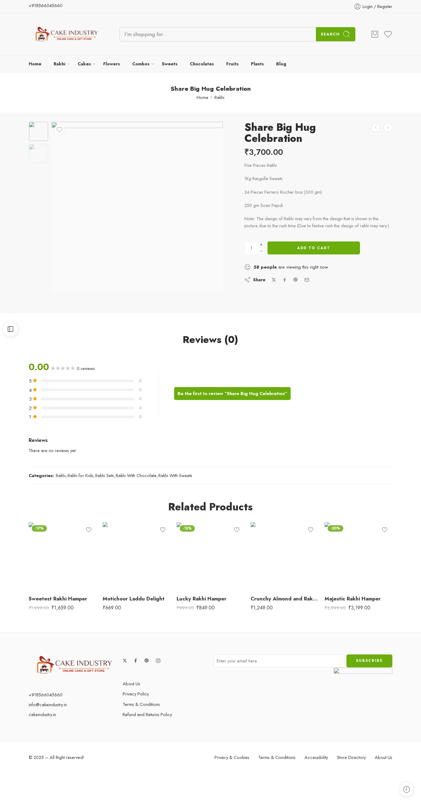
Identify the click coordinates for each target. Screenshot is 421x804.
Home (35, 63)
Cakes (84, 63)
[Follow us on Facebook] (135, 660)
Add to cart (313, 248)
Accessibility (316, 757)
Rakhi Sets (104, 475)
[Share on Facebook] (284, 280)
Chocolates (202, 63)
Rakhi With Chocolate (136, 475)
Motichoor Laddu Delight (134, 598)
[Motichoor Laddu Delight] (136, 556)
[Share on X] (274, 280)
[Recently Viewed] (406, 789)
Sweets (170, 63)
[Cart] (374, 34)
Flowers (111, 63)
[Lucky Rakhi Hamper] (210, 556)
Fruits (232, 63)
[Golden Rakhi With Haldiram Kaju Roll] (375, 127)
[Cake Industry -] (66, 34)
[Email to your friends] (306, 279)
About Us (131, 683)
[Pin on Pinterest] (295, 279)
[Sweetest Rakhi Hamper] (62, 556)
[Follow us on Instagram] (158, 660)
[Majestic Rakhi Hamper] (358, 556)
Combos (140, 63)
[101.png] (38, 131)
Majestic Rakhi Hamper (353, 598)
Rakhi (59, 63)
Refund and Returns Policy (147, 714)
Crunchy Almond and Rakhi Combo (284, 598)
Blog (281, 63)
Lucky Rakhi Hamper (202, 598)
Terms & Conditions (141, 704)
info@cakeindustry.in (48, 704)
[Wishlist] (59, 130)
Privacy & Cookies (232, 757)
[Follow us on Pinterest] (146, 660)
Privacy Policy (136, 694)
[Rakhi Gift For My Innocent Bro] (387, 127)
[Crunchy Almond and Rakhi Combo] (284, 556)
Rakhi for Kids (80, 475)
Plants (257, 63)
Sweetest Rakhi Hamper (58, 598)
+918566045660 (46, 5)
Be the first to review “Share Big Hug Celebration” (232, 393)
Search (330, 34)
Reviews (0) (210, 340)
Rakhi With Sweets (175, 475)
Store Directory (351, 757)
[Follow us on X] (125, 660)
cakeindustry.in (42, 714)
